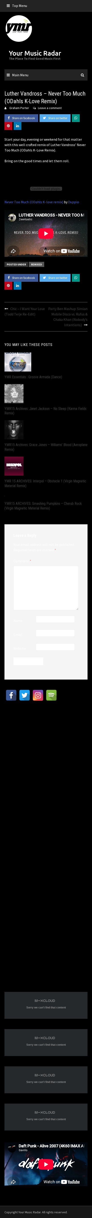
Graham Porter (19, 108)
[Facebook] (11, 695)
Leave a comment (50, 108)
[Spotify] (51, 695)
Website (19, 648)
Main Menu (20, 75)
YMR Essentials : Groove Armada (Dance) (33, 377)
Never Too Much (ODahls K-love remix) (33, 202)
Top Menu (19, 5)
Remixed (36, 264)
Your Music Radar (35, 53)
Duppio (73, 202)
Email (17, 634)
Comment (22, 561)
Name (18, 620)
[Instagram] (38, 695)
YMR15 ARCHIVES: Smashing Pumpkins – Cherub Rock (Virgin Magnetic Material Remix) (43, 505)
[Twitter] (24, 695)
